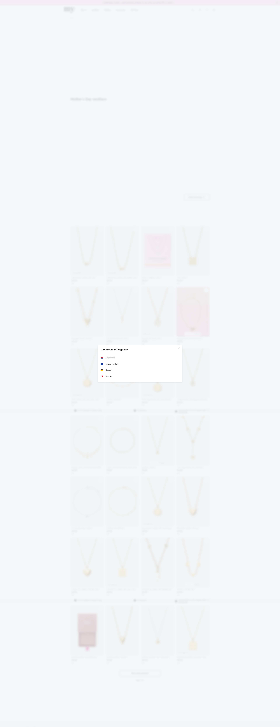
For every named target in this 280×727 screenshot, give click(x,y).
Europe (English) (112, 364)
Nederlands (110, 358)
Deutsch (109, 370)
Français (109, 376)
